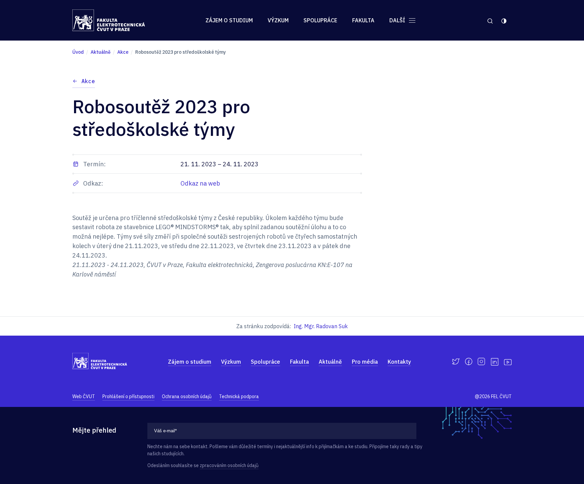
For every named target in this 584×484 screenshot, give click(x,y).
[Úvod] (108, 20)
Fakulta (363, 20)
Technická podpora (239, 396)
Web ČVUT (83, 396)
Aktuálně (330, 361)
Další (398, 20)
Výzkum (278, 20)
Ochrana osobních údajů (187, 396)
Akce (88, 81)
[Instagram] (481, 362)
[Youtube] (508, 362)
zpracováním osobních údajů (229, 465)
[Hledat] (489, 20)
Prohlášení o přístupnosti (128, 396)
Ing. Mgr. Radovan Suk (321, 326)
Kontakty (399, 361)
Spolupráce (320, 20)
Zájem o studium (229, 20)
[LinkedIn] (494, 362)
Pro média (365, 361)
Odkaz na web (200, 183)
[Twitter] (456, 362)
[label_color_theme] (504, 20)
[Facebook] (468, 362)
